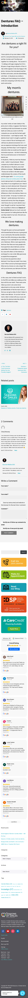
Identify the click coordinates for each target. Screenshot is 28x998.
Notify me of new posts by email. (13, 528)
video (14, 895)
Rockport (19, 924)
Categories (4, 855)
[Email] (10, 314)
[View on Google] (4, 657)
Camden (9, 924)
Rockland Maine (18, 889)
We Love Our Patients (20, 36)
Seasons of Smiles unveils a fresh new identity (13, 408)
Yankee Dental (5, 897)
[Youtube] (8, 931)
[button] (21, 398)
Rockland (14, 924)
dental (20, 884)
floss (18, 886)
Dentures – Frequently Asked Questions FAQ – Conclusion (22, 368)
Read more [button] (6, 667)
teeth (8, 895)
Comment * (4, 509)
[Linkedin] (6, 314)
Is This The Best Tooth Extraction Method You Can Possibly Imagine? (6, 368)
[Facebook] (2, 314)
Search (24, 552)
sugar (3, 895)
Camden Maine (6, 884)
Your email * (5, 494)
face (14, 886)
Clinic (15, 884)
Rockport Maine (5, 892)
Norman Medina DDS (12, 33)
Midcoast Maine (5, 926)
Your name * (5, 486)
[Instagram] (7, 350)
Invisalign (7, 889)
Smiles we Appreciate (16, 892)
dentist (3, 886)
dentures (9, 310)
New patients (12, 926)
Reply (15, 450)
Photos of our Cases (9, 36)
